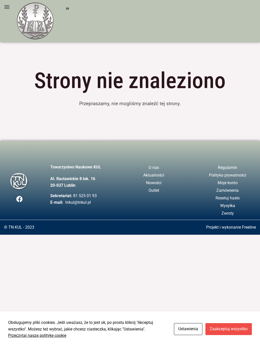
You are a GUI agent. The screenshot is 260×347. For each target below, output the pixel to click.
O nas (154, 167)
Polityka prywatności (227, 175)
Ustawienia (188, 328)
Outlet (154, 190)
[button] (7, 7)
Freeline (249, 227)
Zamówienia (227, 190)
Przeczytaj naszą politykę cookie (37, 335)
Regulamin (227, 167)
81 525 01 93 (85, 195)
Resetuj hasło (228, 198)
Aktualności (153, 175)
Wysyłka (227, 205)
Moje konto (228, 182)
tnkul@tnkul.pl (78, 202)
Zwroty (227, 213)
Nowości (153, 182)
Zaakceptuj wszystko (229, 328)
